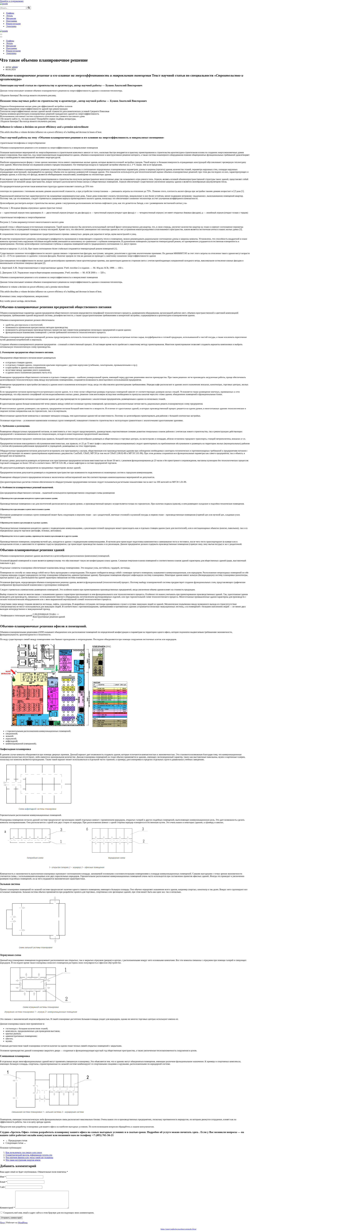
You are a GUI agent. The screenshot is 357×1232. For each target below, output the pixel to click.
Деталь (9, 15)
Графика (10, 13)
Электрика (11, 26)
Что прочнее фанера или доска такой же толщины (29, 1157)
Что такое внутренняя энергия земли (23, 1160)
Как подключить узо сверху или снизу (24, 1152)
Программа (11, 21)
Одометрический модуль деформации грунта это (29, 1155)
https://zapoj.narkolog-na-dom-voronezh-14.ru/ (178, 1229)
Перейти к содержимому (12, 1)
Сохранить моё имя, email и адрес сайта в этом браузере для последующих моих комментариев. (48, 1213)
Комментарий (7, 1207)
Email (3, 1182)
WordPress (22, 1222)
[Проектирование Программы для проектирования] (4, 4)
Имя (3, 1177)
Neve (2, 1222)
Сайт (2, 1187)
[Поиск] (29, 7)
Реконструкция (13, 23)
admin (14, 67)
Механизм (11, 18)
